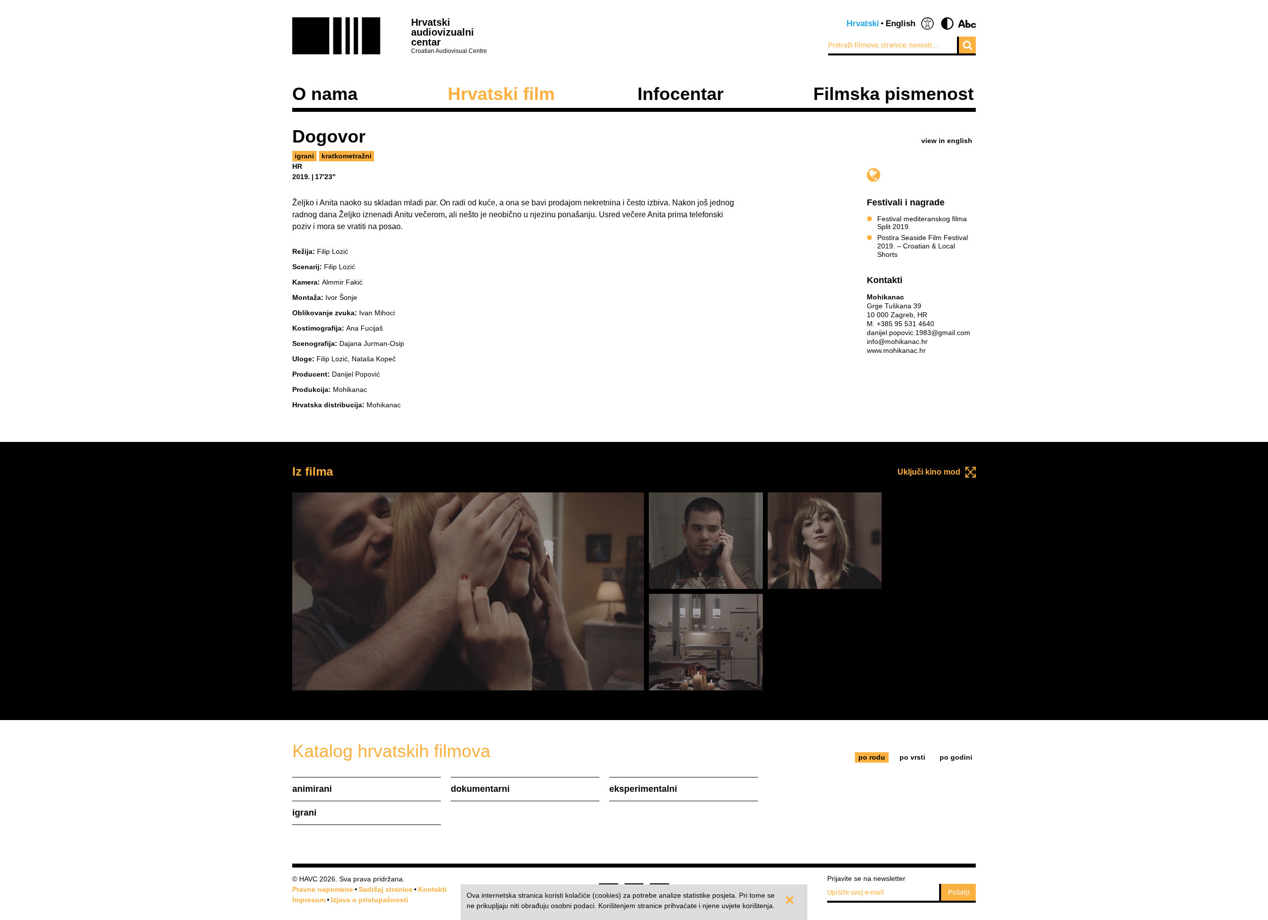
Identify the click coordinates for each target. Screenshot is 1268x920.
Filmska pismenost (893, 94)
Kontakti (432, 889)
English (900, 23)
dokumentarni (480, 789)
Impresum (308, 900)
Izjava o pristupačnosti (369, 900)
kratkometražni (346, 156)
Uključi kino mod (929, 472)
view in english (946, 141)
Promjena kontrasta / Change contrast (947, 23)
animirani (312, 789)
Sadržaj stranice (386, 889)
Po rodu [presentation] (871, 757)
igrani (304, 156)
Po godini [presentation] (956, 757)
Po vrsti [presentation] (912, 757)
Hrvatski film (501, 94)
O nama (325, 94)
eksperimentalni (643, 789)
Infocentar (680, 94)
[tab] (872, 757)
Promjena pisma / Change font (967, 23)
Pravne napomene (322, 889)
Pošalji (959, 892)
